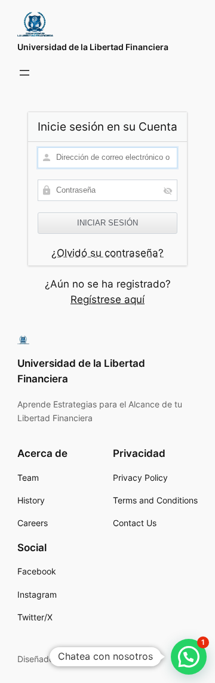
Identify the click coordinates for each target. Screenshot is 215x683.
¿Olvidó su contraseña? (107, 253)
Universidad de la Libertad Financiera (92, 47)
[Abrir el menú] (24, 73)
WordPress (94, 659)
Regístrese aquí (107, 299)
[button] (189, 657)
